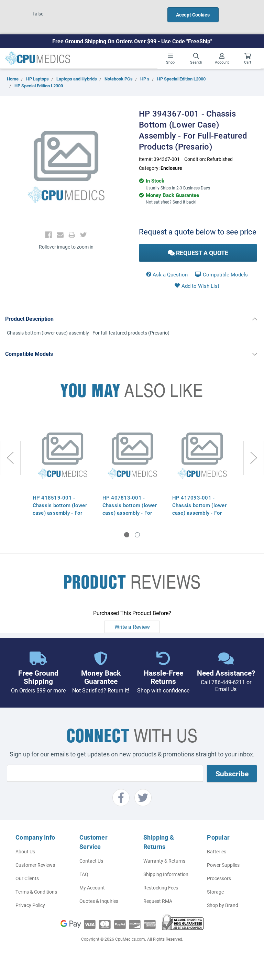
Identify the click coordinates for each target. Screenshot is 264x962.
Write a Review (132, 626)
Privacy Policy (30, 905)
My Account (92, 887)
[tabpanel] (62, 468)
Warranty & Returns (164, 860)
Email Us (225, 688)
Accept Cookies (193, 14)
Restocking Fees (160, 887)
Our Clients (27, 878)
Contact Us (91, 860)
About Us (25, 851)
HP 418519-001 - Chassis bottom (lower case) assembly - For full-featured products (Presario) (60, 512)
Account (222, 62)
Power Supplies (223, 865)
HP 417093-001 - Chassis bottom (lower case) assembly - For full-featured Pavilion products (199, 512)
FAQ (83, 874)
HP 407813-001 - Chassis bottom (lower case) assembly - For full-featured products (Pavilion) (129, 512)
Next (253, 458)
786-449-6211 (228, 682)
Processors (219, 878)
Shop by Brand (222, 905)
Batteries (216, 851)
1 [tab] (126, 534)
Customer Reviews (35, 865)
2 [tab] (137, 534)
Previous (10, 458)
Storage (215, 891)
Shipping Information (165, 874)
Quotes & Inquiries (98, 901)
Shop (170, 62)
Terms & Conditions (36, 891)
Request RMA (157, 901)
